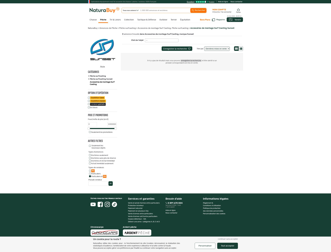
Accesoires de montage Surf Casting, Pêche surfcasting (163, 28)
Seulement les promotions (101, 132)
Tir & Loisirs (115, 20)
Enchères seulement (99, 155)
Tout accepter (227, 246)
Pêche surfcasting (127, 28)
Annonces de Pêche (108, 28)
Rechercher (199, 10)
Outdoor (163, 20)
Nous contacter (236, 2)
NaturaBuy (92, 28)
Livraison (98, 104)
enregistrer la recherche (191, 61)
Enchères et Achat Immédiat (103, 161)
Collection (129, 20)
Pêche (103, 20)
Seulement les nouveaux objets (98, 147)
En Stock (93, 108)
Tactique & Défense (146, 20)
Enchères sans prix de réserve (103, 158)
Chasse (93, 20)
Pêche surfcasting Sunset (101, 79)
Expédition (97, 98)
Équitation (185, 20)
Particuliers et (98, 176)
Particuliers (96, 174)
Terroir (174, 20)
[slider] (88, 128)
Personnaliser (205, 246)
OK (111, 183)
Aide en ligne (223, 2)
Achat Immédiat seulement (102, 164)
